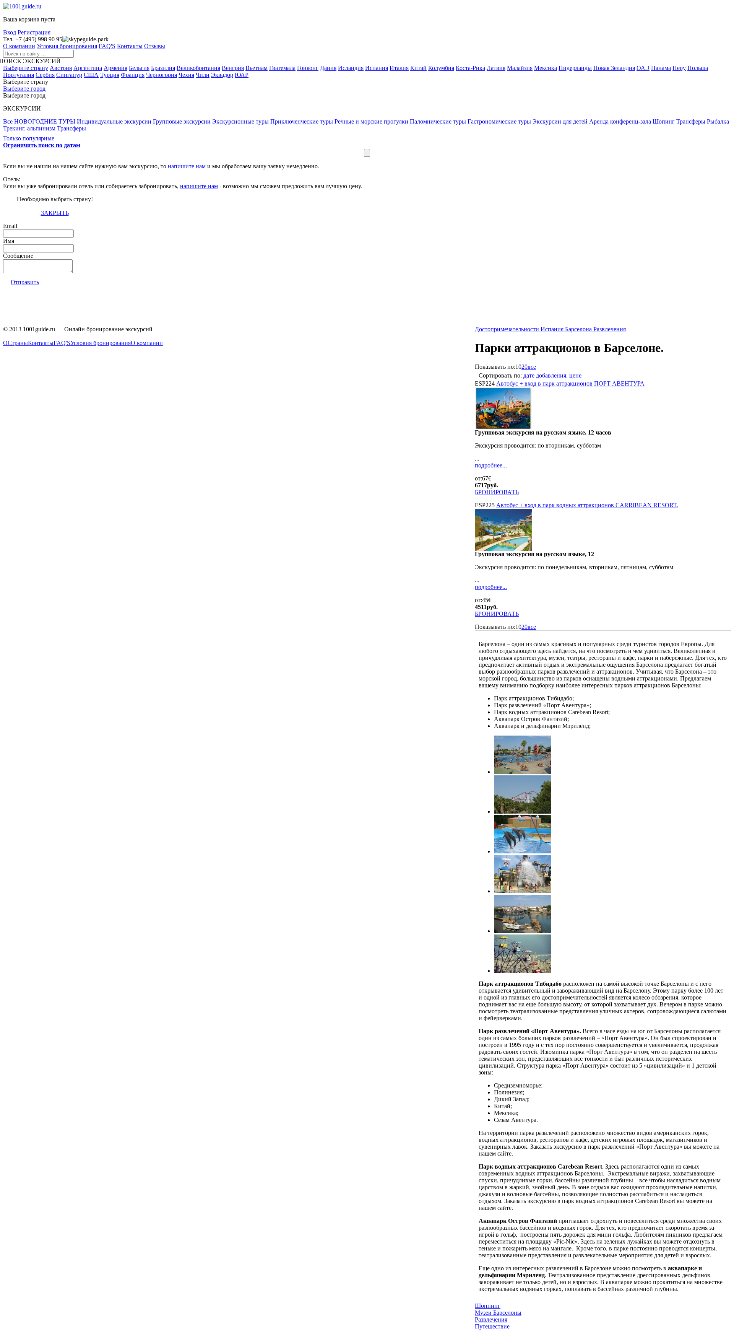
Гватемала (282, 68)
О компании (19, 46)
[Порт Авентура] (522, 931)
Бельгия (139, 68)
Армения (115, 68)
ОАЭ (643, 68)
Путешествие (492, 1326)
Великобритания (198, 68)
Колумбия (441, 68)
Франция (133, 75)
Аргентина (87, 68)
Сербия (45, 75)
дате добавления (544, 375)
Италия (399, 68)
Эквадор (222, 75)
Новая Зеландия (614, 68)
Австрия (61, 68)
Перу (679, 68)
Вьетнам (256, 68)
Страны (18, 343)
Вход (9, 32)
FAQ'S (107, 46)
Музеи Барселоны (498, 1312)
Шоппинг (487, 1305)
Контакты (130, 46)
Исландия (351, 68)
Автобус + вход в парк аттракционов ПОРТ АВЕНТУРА (570, 383)
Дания (328, 68)
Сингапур (69, 75)
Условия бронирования (67, 46)
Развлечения (491, 1319)
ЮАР (241, 75)
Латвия (496, 68)
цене (575, 375)
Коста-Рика (470, 68)
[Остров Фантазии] (522, 891)
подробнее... (491, 465)
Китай (418, 68)
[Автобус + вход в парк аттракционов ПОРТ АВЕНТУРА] (503, 427)
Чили (202, 75)
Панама (661, 68)
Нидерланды (575, 68)
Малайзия (520, 68)
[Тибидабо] (522, 970)
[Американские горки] (522, 811)
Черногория (161, 75)
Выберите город (24, 88)
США (91, 75)
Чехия (186, 75)
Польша (697, 68)
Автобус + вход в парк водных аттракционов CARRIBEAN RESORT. (587, 505)
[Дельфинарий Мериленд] (522, 851)
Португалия (18, 75)
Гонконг (307, 68)
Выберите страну (25, 68)
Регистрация (34, 32)
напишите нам (187, 166)
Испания (376, 68)
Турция (109, 75)
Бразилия (163, 68)
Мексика (545, 68)
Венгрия (233, 68)
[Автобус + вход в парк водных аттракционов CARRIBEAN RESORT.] (503, 548)
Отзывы (154, 46)
